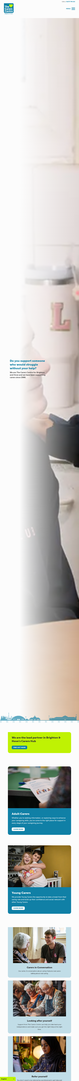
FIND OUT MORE (19, 747)
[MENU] (73, 8)
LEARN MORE (18, 829)
